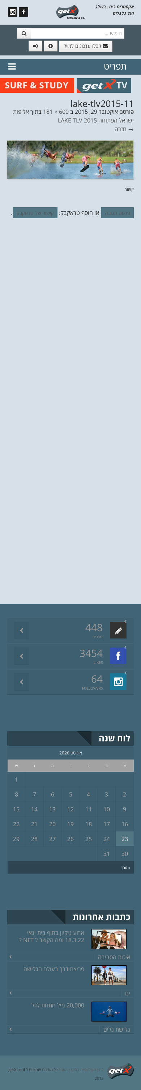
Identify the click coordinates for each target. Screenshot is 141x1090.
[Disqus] (70, 323)
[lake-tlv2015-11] (70, 159)
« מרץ (125, 867)
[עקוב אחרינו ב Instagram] (12, 12)
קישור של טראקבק (35, 212)
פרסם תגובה (117, 212)
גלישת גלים (116, 1029)
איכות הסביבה (114, 957)
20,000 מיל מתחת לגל (57, 1005)
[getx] (70, 11)
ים (127, 993)
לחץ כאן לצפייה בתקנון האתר (81, 1069)
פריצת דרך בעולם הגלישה (54, 969)
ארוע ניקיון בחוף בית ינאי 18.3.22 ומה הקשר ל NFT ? (51, 936)
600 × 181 (56, 112)
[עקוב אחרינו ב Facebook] (23, 12)
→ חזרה (124, 129)
